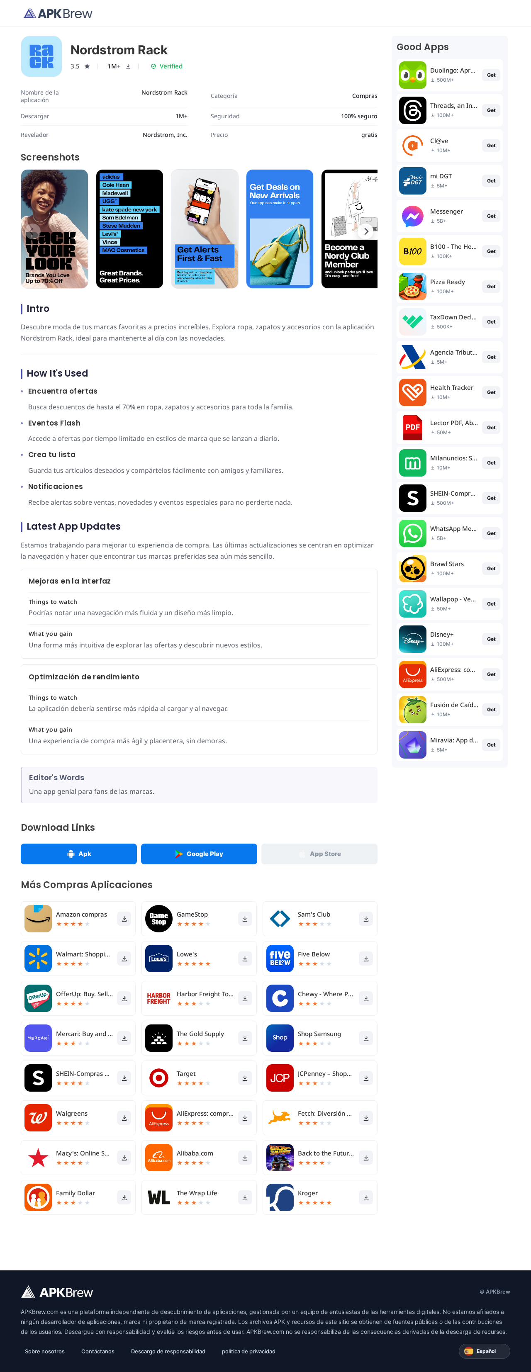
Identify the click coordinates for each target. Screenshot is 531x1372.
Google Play (205, 854)
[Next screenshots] (365, 231)
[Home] (58, 13)
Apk (84, 854)
